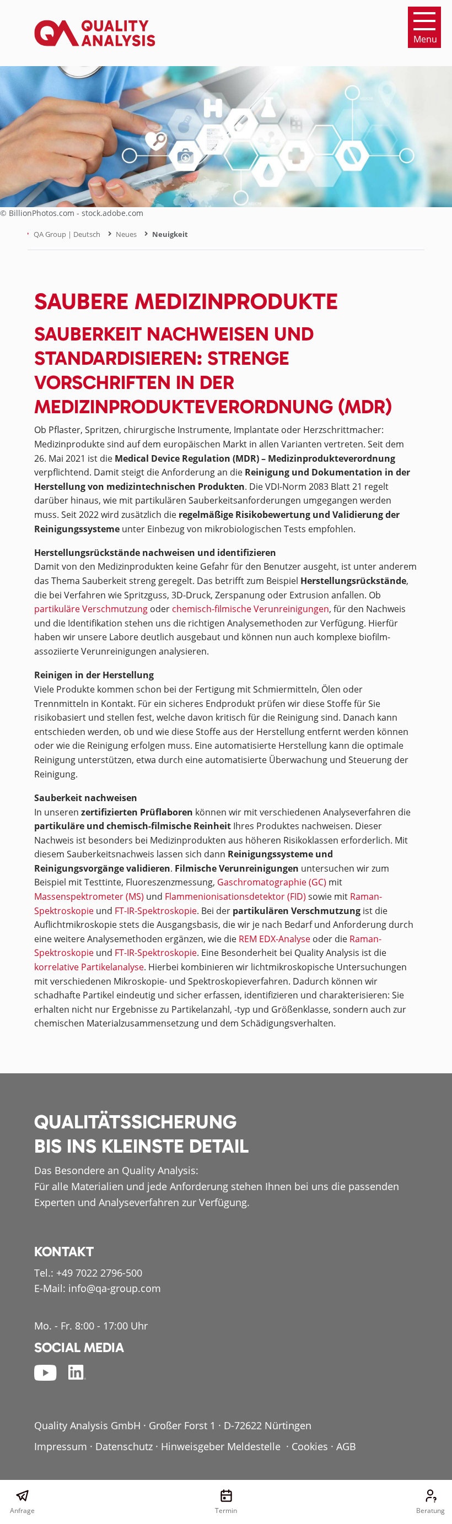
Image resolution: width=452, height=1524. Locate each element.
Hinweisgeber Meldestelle (222, 1446)
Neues (126, 234)
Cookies (310, 1446)
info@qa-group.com (114, 1288)
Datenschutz (124, 1446)
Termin (226, 1510)
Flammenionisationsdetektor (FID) (235, 896)
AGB (346, 1446)
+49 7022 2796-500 (99, 1272)
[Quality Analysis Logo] (94, 26)
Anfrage (22, 1510)
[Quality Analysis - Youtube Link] (45, 1373)
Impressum (60, 1446)
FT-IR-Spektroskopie (156, 911)
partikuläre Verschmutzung (91, 609)
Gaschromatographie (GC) (271, 882)
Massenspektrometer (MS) (89, 896)
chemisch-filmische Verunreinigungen (250, 609)
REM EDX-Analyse (274, 939)
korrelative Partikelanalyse (89, 967)
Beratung (430, 1510)
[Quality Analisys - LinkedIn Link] (77, 1373)
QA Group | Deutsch (67, 234)
